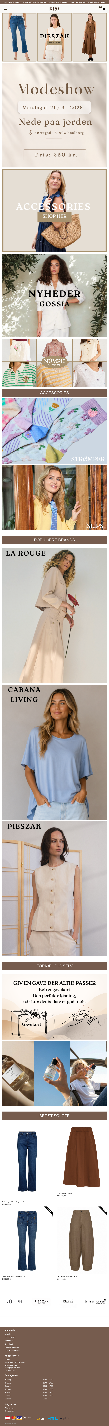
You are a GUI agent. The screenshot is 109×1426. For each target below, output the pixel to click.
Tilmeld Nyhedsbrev (12, 1351)
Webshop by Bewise (10, 1423)
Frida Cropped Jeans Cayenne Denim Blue (16, 1202)
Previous (5, 1301)
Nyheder (8, 1334)
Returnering (9, 1341)
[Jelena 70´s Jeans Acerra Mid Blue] (27, 1240)
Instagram (10, 1411)
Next (104, 1301)
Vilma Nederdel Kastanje (64, 1193)
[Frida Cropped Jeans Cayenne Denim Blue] (27, 1161)
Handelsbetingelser (12, 1347)
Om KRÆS (9, 1344)
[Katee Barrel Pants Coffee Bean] (82, 1240)
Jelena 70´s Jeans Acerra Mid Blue (13, 1277)
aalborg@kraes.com (12, 1368)
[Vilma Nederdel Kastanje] (82, 1157)
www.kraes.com (11, 1365)
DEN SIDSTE (10, 1337)
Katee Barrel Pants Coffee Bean (67, 1277)
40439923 (11, 1370)
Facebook (10, 1408)
